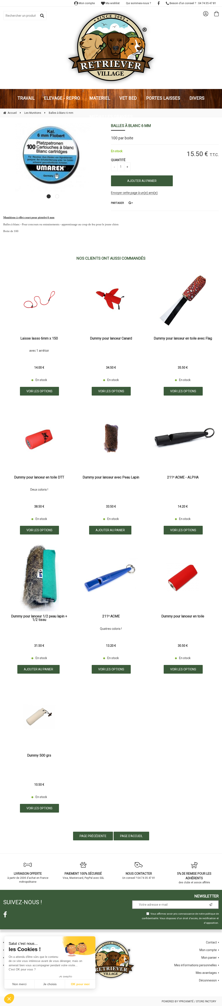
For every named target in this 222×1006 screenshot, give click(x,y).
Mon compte (86, 3)
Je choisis (50, 984)
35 (183, 367)
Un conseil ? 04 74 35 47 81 (138, 875)
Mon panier (209, 957)
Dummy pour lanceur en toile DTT (39, 477)
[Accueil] (111, 48)
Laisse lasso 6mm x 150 (39, 338)
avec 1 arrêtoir (39, 350)
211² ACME (111, 616)
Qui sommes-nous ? (138, 3)
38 (39, 506)
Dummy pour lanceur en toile (182, 616)
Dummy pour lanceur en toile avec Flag (183, 338)
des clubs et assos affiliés (194, 878)
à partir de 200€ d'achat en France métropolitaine (27, 877)
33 (111, 506)
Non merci (19, 984)
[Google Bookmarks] (130, 203)
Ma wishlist (112, 3)
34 (111, 367)
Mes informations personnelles (195, 965)
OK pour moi (80, 984)
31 (39, 645)
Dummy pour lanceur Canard (111, 338)
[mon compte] (205, 13)
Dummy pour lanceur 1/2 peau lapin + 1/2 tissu (39, 618)
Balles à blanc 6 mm (131, 125)
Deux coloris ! (39, 489)
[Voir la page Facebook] (5, 914)
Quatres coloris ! (111, 628)
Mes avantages (206, 973)
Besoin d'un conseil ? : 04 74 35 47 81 (192, 3)
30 (183, 645)
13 (111, 645)
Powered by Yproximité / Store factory (189, 1001)
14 (39, 367)
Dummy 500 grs (39, 755)
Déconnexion (208, 980)
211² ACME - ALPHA (183, 477)
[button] (9, 998)
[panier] (216, 13)
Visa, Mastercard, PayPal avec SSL (83, 875)
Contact (211, 942)
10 (39, 784)
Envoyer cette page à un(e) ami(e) (134, 193)
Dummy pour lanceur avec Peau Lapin (111, 477)
